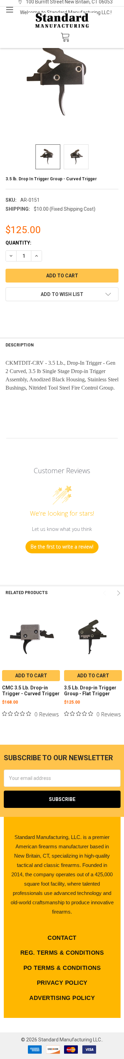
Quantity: (18, 243)
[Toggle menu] (9, 9)
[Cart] (65, 37)
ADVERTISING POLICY (62, 998)
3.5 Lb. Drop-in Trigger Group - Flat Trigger (90, 691)
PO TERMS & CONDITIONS (62, 968)
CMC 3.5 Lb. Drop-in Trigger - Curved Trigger (31, 691)
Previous (105, 593)
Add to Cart (31, 675)
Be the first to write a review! (62, 546)
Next (118, 593)
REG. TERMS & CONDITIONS (62, 953)
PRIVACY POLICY (62, 983)
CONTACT (62, 938)
